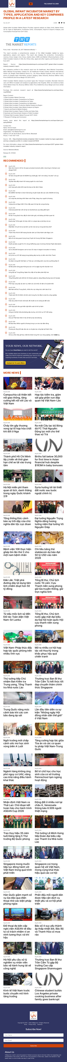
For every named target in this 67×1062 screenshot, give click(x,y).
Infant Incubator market (49, 53)
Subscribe (33, 1046)
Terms (25, 1024)
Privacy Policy (32, 1024)
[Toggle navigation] (31, 4)
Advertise (39, 1024)
